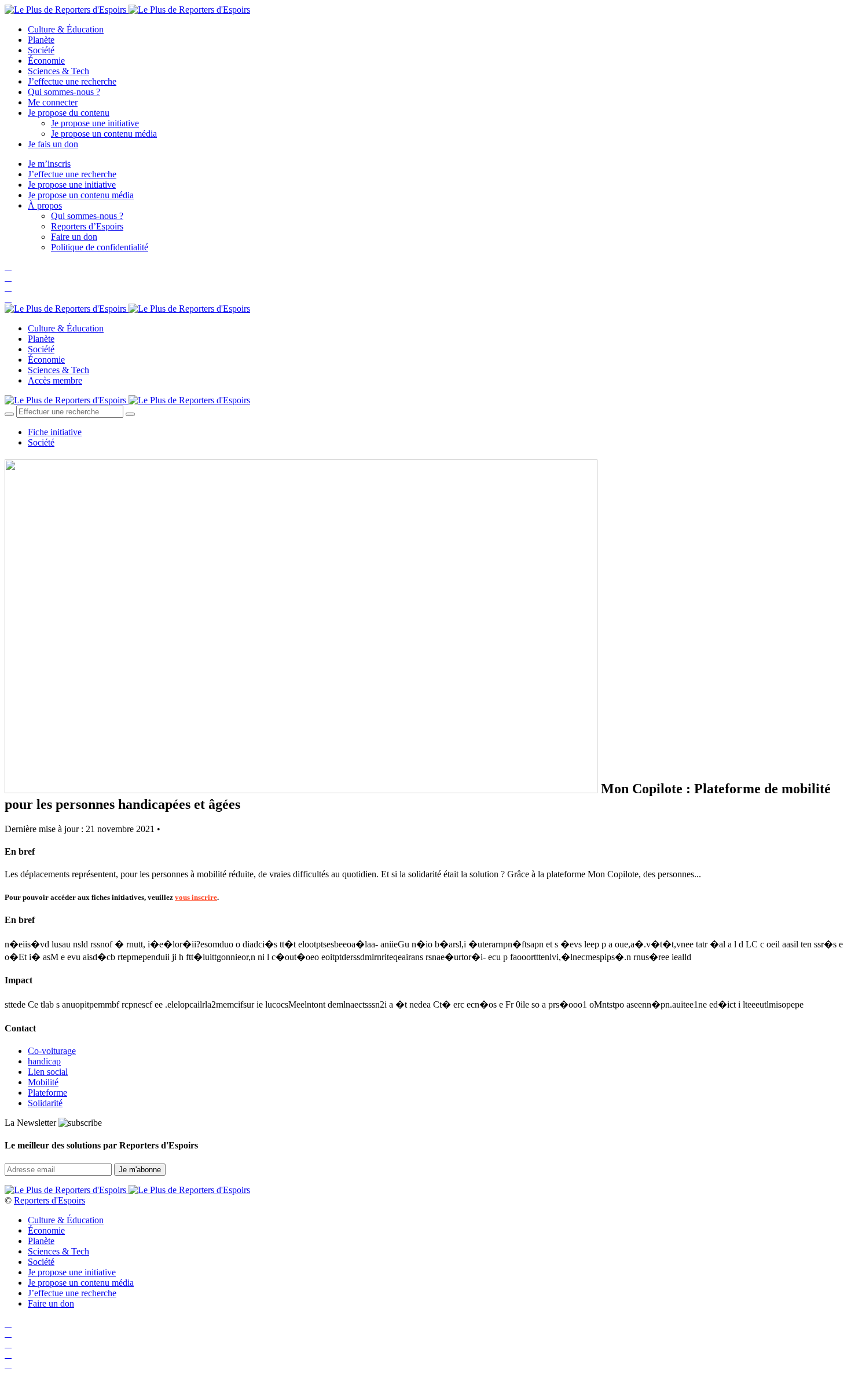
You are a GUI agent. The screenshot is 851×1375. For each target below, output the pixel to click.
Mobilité (43, 1082)
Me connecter (53, 102)
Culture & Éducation (66, 29)
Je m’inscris (49, 164)
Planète (41, 40)
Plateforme (47, 1092)
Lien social (48, 1072)
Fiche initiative (55, 432)
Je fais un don (53, 144)
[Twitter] (8, 277)
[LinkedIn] (8, 298)
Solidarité (45, 1103)
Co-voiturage (52, 1051)
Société (41, 50)
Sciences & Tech (58, 71)
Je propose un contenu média (104, 133)
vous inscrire (196, 897)
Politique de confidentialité (99, 247)
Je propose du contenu (68, 113)
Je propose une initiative (95, 123)
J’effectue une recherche (72, 81)
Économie (46, 60)
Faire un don (74, 237)
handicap (44, 1061)
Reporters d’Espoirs (87, 226)
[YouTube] (8, 288)
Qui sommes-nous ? (64, 92)
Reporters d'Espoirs (49, 1200)
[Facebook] (8, 267)
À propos (45, 205)
